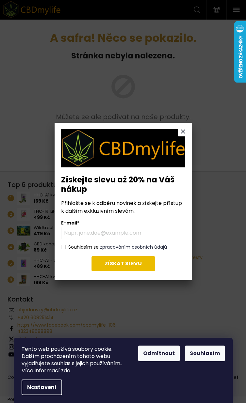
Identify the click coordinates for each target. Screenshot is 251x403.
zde (65, 370)
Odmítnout (159, 353)
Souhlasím (205, 353)
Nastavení (42, 387)
